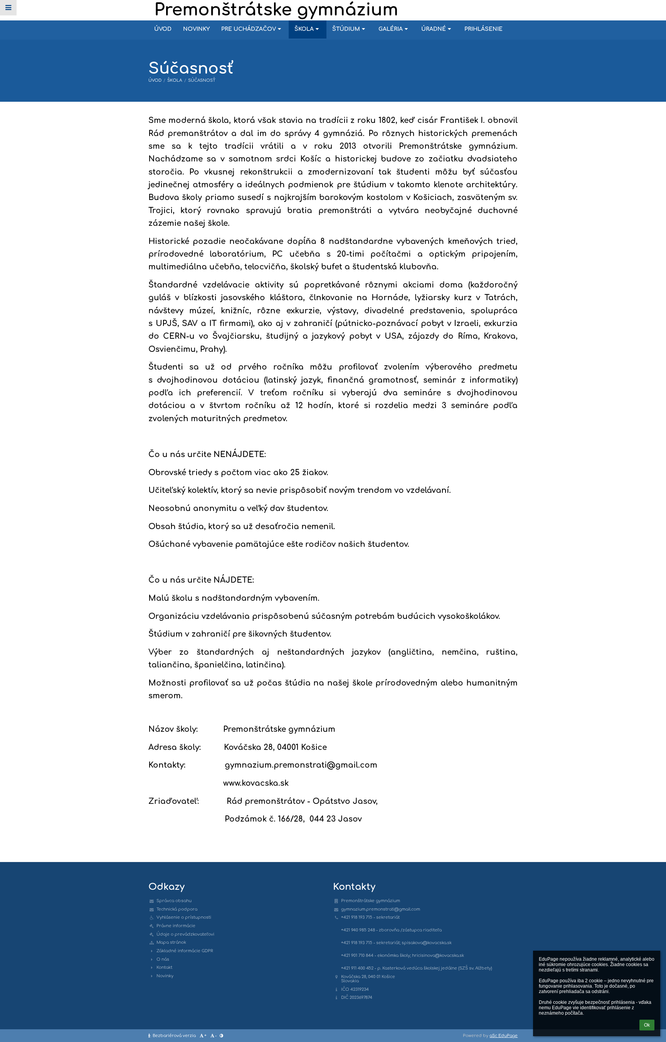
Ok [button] (647, 1025)
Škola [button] (304, 29)
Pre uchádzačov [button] (248, 29)
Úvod (154, 80)
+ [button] (205, 1036)
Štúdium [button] (346, 29)
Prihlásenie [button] (483, 29)
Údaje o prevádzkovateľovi (185, 934)
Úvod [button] (163, 29)
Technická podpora (176, 909)
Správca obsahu (174, 901)
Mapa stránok (171, 942)
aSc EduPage (503, 1036)
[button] (8, 7)
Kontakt (164, 967)
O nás (162, 959)
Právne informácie (175, 926)
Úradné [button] (433, 29)
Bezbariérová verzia (174, 1036)
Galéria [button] (390, 29)
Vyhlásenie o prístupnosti (183, 917)
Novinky (164, 976)
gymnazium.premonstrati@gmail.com (380, 909)
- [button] (216, 1036)
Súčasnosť (201, 80)
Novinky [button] (196, 29)
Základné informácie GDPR (184, 951)
